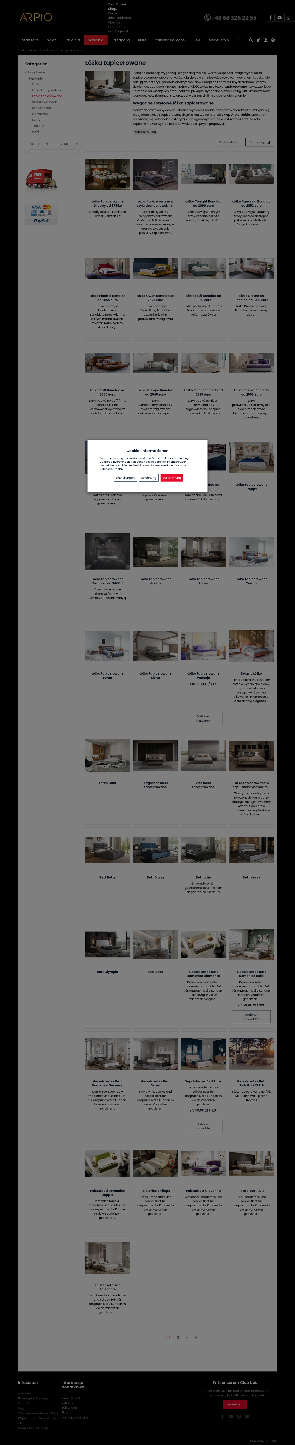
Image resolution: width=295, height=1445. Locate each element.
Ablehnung (148, 478)
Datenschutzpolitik (111, 469)
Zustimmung (172, 478)
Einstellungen (125, 478)
